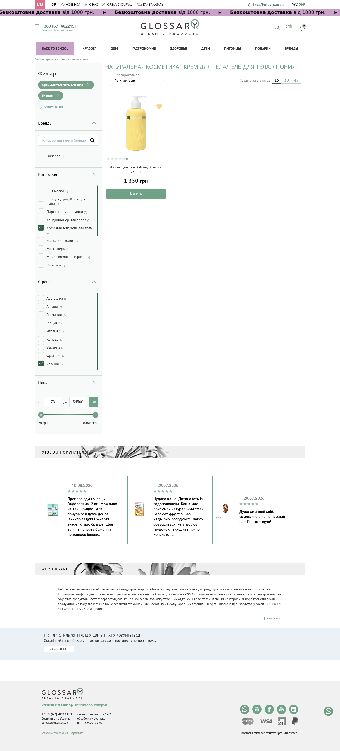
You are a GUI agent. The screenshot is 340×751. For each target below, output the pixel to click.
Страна (44, 281)
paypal (295, 721)
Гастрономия (144, 48)
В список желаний (159, 106)
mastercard (248, 721)
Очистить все (53, 107)
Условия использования (55, 733)
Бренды (291, 48)
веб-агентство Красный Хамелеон (279, 733)
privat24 (282, 721)
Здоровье (178, 48)
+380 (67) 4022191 (59, 26)
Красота (89, 48)
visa (266, 721)
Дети (205, 48)
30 (286, 80)
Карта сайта (76, 733)
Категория (47, 174)
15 (277, 80)
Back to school (55, 48)
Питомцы (232, 48)
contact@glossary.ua (55, 723)
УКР (302, 4)
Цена (42, 382)
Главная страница (45, 59)
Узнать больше (59, 649)
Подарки (263, 48)
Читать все (273, 618)
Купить (136, 193)
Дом (114, 48)
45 (296, 80)
